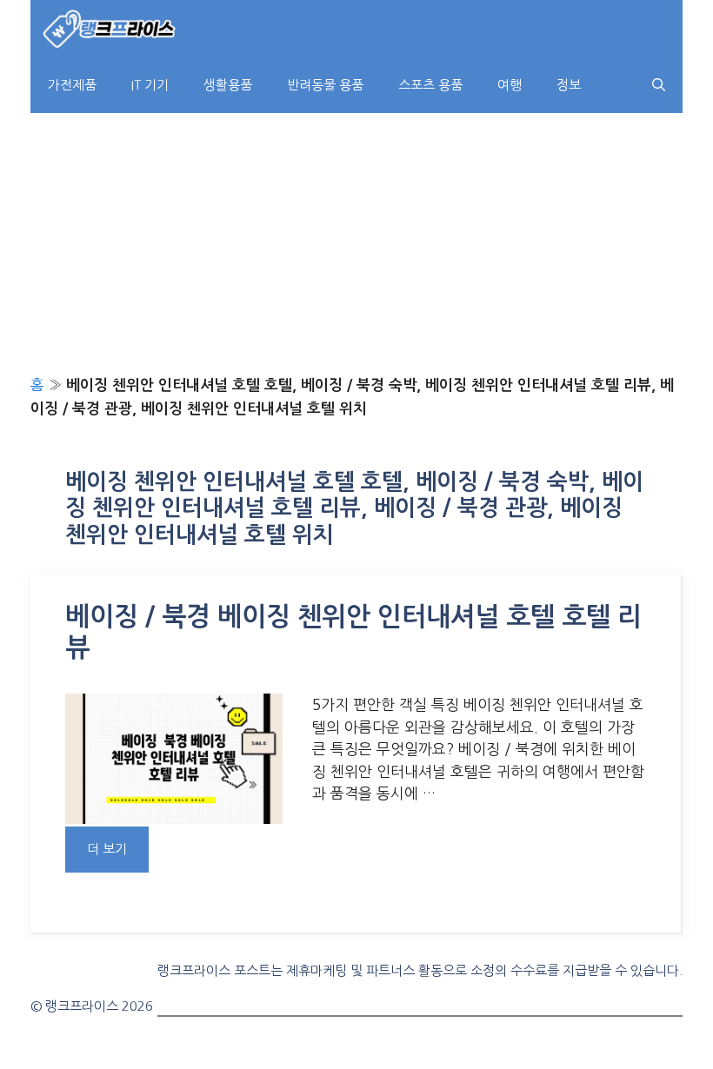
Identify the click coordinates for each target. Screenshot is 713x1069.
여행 (509, 84)
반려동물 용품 (325, 84)
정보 (568, 84)
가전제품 (72, 84)
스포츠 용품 (430, 84)
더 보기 (107, 848)
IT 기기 (150, 84)
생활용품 (227, 84)
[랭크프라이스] (110, 28)
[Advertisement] (356, 243)
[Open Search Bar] (659, 84)
